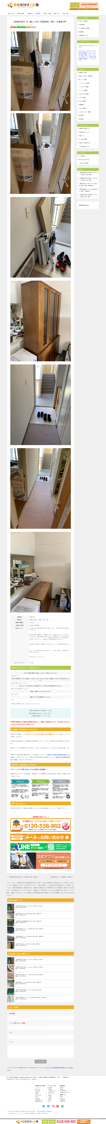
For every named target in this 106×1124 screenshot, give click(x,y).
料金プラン (56, 13)
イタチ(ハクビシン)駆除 (85, 112)
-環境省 (61, 1096)
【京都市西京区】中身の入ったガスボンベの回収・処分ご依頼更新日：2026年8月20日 (28, 906)
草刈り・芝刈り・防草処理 (85, 76)
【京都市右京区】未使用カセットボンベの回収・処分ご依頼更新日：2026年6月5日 (28, 990)
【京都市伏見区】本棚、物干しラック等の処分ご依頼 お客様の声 (23, 877)
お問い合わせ (65, 13)
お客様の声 (30, 13)
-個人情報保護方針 (63, 1090)
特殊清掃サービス (83, 35)
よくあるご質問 (83, 139)
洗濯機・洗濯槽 (82, 58)
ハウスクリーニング (86, 45)
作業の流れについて (84, 132)
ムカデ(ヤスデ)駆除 (84, 94)
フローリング (82, 50)
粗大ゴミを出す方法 (84, 159)
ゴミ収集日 (82, 156)
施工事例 (38, 13)
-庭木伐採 (49, 1098)
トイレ (90, 54)
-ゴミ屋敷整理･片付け (52, 1090)
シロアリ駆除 (82, 97)
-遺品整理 (49, 1089)
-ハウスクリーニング (51, 1093)
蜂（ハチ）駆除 (83, 79)
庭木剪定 (81, 119)
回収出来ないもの (85, 146)
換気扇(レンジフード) (88, 53)
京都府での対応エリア (84, 128)
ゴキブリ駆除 (82, 101)
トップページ (37, 1087)
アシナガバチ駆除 (85, 83)
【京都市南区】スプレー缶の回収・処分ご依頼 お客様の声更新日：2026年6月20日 (28, 914)
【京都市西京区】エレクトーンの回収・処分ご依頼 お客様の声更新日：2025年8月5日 (29, 929)
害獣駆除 (81, 104)
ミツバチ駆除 (84, 90)
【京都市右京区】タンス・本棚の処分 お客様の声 (61, 877)
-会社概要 (61, 1087)
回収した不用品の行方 (84, 142)
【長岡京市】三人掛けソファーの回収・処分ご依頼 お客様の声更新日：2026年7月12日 (29, 975)
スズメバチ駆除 (84, 86)
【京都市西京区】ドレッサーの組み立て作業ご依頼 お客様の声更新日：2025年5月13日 (29, 937)
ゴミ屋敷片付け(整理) (84, 28)
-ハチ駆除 (49, 1096)
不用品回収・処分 (21, 27)
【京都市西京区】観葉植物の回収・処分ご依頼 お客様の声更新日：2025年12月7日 (28, 922)
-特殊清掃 (49, 1095)
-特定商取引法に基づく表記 (65, 1092)
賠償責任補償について (39, 1099)
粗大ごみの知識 (84, 163)
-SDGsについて (62, 1098)
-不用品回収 (50, 1087)
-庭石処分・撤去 (51, 1092)
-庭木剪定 (49, 1099)
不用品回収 (82, 24)
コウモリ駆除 (82, 108)
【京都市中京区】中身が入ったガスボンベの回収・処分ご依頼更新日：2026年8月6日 (28, 968)
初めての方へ (11, 13)
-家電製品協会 (62, 1099)
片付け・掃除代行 (83, 21)
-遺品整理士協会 (63, 1101)
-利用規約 (61, 1089)
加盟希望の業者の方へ (84, 205)
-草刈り (49, 1101)
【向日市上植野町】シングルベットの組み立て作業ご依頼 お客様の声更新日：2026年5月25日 (30, 998)
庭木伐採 (81, 115)
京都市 (28, 27)
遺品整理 (81, 31)
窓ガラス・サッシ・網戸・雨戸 (88, 56)
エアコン (88, 50)
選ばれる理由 (21, 13)
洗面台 (85, 54)
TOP (33, 1077)
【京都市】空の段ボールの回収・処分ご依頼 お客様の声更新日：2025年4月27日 (27, 944)
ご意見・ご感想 (47, 13)
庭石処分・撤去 (83, 72)
